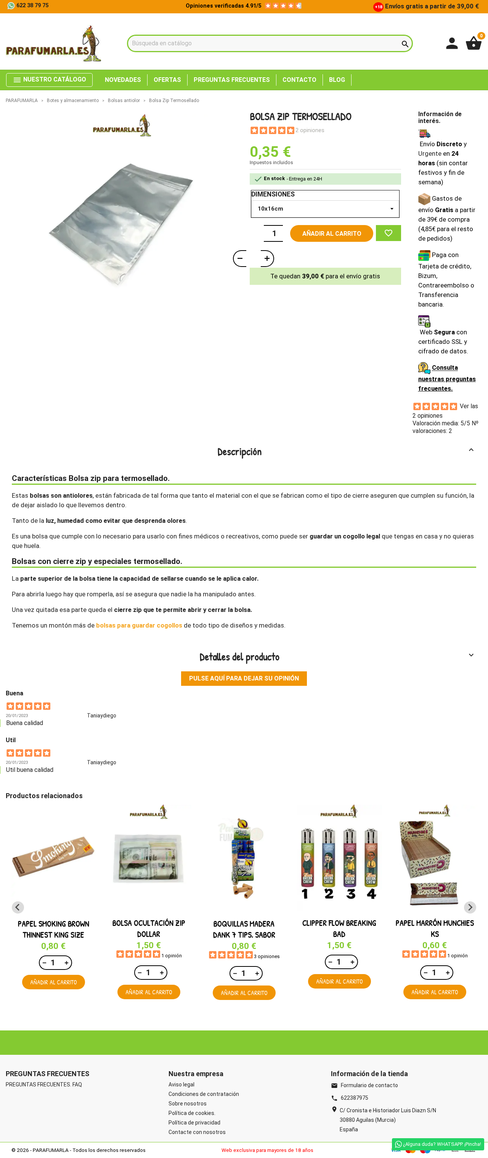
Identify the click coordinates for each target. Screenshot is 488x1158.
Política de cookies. (192, 1113)
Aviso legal (181, 1084)
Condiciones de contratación (204, 1094)
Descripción (347, 451)
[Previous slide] (18, 907)
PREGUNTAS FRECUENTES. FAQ (44, 1084)
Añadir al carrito (331, 233)
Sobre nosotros (188, 1103)
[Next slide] (470, 907)
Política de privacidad (194, 1123)
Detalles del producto (338, 656)
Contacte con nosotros (197, 1132)
